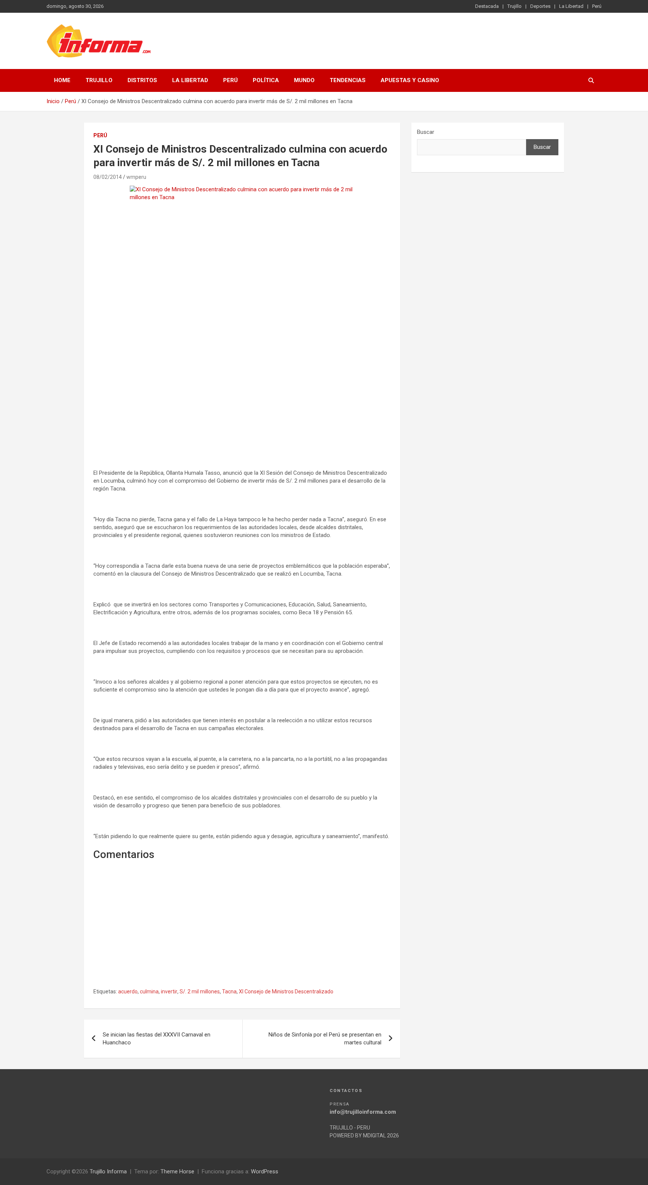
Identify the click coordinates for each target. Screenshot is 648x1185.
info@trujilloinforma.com (363, 1111)
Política (266, 80)
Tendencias (348, 80)
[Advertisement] (242, 393)
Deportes (540, 6)
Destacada (487, 6)
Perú (597, 6)
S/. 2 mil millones (200, 991)
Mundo (304, 80)
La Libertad (571, 6)
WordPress (264, 1171)
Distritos (142, 80)
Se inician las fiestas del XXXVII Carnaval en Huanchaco (156, 1038)
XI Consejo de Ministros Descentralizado (286, 991)
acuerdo (128, 991)
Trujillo (514, 6)
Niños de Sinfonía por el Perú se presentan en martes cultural (324, 1038)
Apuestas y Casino (410, 80)
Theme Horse (177, 1171)
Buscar (425, 132)
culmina (149, 991)
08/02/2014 (107, 177)
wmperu (136, 177)
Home (62, 80)
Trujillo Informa (108, 1171)
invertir (169, 991)
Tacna (229, 991)
